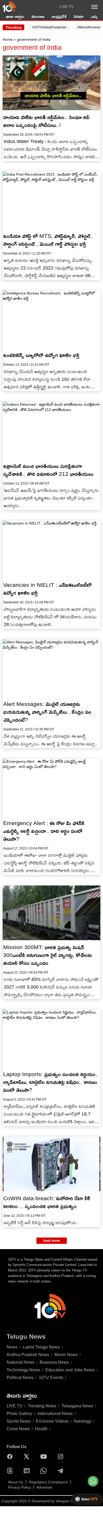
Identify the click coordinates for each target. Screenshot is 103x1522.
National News (20, 1362)
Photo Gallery (19, 1413)
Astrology (82, 1421)
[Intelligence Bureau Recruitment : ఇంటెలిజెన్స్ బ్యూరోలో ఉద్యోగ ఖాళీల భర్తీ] (51, 319)
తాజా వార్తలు (15, 16)
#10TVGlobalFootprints (49, 27)
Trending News (42, 1406)
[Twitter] (28, 1456)
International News (55, 1413)
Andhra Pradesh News (28, 1354)
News (12, 1347)
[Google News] (28, 1471)
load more (51, 1241)
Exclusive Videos (52, 1421)
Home (8, 39)
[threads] (11, 1471)
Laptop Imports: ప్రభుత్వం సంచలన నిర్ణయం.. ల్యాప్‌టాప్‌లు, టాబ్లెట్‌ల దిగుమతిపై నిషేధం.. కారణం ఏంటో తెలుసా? (51, 1082)
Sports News (19, 1421)
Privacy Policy (19, 1487)
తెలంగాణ (37, 16)
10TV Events (51, 1377)
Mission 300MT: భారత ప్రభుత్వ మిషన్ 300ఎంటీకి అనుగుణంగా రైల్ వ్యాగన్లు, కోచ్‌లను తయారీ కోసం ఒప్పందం (47, 955)
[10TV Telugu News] (9, 6)
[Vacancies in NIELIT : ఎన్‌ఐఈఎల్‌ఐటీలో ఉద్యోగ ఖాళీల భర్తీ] (51, 549)
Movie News (66, 1354)
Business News (54, 1362)
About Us (15, 1482)
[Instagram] (61, 1456)
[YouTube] (44, 1456)
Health (41, 1429)
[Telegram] (61, 1471)
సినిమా (78, 16)
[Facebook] (11, 1456)
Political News (20, 1377)
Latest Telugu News (41, 1347)
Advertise (44, 1487)
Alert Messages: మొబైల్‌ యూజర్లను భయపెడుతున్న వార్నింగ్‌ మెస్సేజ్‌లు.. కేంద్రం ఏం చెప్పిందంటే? (47, 712)
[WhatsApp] (44, 1471)
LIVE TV (66, 6)
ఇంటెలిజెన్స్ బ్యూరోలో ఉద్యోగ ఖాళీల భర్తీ (41, 355)
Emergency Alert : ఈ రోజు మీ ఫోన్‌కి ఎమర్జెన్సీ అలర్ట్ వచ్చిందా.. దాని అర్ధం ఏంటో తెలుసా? (43, 831)
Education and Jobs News (70, 1370)
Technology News (23, 1370)
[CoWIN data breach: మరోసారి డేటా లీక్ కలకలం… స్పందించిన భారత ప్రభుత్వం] (51, 1164)
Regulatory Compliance (48, 1482)
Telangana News (77, 1406)
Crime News (18, 1429)
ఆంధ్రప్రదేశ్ (59, 16)
